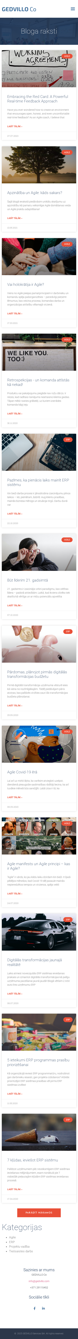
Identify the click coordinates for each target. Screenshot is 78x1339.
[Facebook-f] (34, 1308)
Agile (12, 1237)
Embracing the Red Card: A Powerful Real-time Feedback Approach (37, 98)
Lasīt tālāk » (14, 126)
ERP (12, 1242)
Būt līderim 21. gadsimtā (27, 580)
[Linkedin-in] (43, 1308)
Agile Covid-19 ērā (22, 772)
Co (19, 8)
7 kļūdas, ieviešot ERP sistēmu (32, 1160)
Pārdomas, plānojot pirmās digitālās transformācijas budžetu (37, 674)
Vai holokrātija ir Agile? (25, 284)
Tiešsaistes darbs (21, 1251)
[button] (72, 8)
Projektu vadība (19, 1246)
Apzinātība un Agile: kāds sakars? (34, 193)
